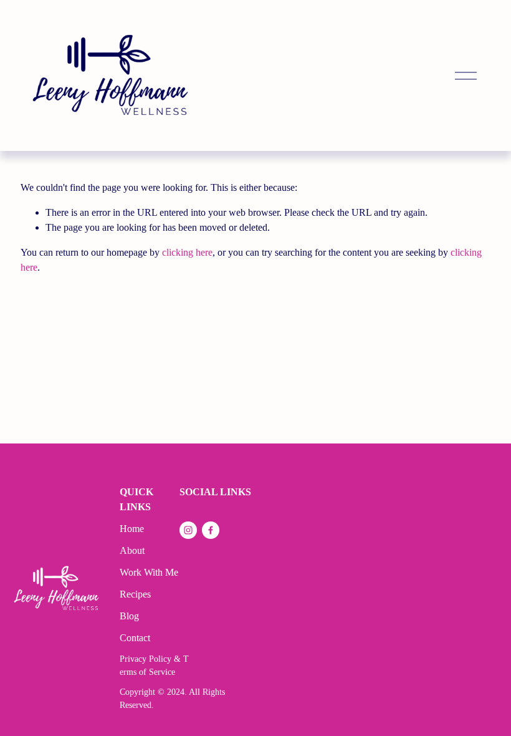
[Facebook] (210, 530)
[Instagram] (188, 530)
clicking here (187, 252)
